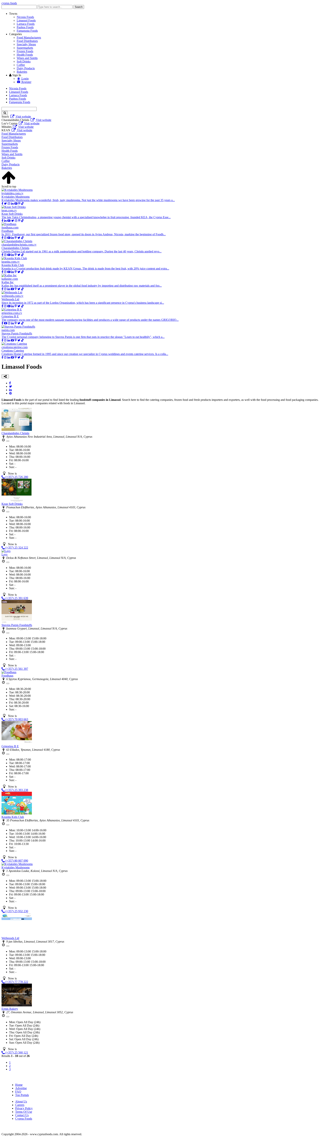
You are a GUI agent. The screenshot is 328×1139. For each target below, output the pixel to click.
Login (25, 78)
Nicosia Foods (25, 17)
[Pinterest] (19, 203)
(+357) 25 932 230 (16, 911)
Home (19, 1084)
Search (79, 7)
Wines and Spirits (27, 58)
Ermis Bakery (10, 1008)
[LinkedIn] (10, 390)
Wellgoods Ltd (10, 938)
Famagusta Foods (27, 30)
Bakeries (22, 71)
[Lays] (6, 551)
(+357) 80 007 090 (16, 860)
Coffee (21, 64)
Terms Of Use (23, 1111)
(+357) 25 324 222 (16, 547)
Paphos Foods (25, 27)
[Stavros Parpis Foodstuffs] (17, 621)
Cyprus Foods (23, 1118)
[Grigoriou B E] (17, 742)
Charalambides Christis (15, 433)
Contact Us (22, 1115)
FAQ (18, 1091)
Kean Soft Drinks (12, 503)
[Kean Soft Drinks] (17, 500)
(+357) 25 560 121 (16, 1052)
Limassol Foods (26, 20)
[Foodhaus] (9, 672)
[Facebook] (2, 203)
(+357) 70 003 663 (16, 719)
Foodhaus (7, 675)
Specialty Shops (26, 44)
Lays (4, 554)
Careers (19, 1105)
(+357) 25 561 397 (16, 668)
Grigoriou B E (10, 746)
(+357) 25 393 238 (16, 790)
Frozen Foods (25, 51)
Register (26, 82)
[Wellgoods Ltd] (17, 934)
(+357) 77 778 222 (16, 981)
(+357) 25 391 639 (16, 598)
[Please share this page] (5, 376)
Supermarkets (25, 47)
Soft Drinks (24, 61)
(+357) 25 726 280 (16, 477)
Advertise (21, 1088)
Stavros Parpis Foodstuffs (17, 625)
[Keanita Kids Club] (17, 813)
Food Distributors (27, 41)
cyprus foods (9, 3)
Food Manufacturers (29, 37)
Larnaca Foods (26, 23)
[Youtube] (15, 203)
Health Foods (25, 54)
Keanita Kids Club (13, 817)
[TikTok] (22, 203)
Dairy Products (26, 68)
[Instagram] (9, 203)
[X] (5, 203)
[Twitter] (10, 386)
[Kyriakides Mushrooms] (17, 864)
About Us (21, 1101)
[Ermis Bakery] (17, 1005)
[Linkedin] (12, 203)
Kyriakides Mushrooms (16, 867)
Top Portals (22, 1095)
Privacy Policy (24, 1108)
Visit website (23, 116)
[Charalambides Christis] (17, 429)
